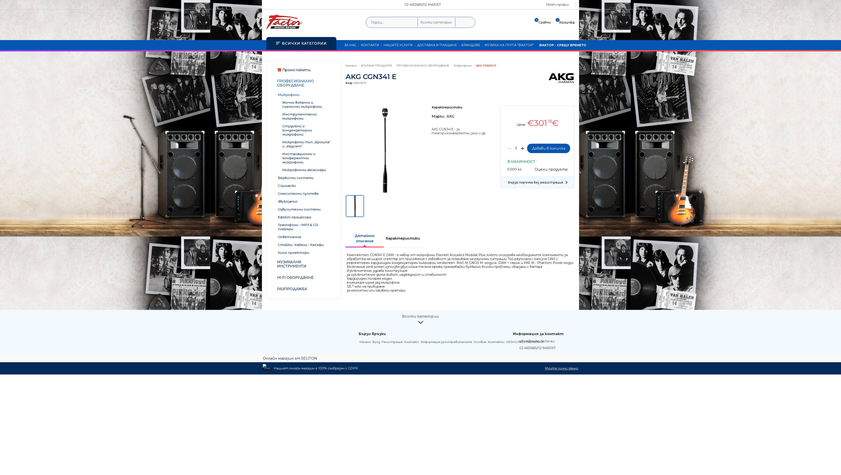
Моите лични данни (561, 368)
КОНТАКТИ (370, 45)
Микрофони (463, 65)
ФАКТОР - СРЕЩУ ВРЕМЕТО (562, 45)
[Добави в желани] (569, 112)
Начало (351, 65)
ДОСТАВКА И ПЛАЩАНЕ (437, 45)
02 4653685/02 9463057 (423, 5)
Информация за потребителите (446, 342)
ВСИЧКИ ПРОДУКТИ (376, 65)
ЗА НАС (350, 45)
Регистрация (392, 342)
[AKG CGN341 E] (385, 192)
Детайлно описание (365, 238)
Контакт (411, 342)
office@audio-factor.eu (536, 341)
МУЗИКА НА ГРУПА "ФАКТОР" (509, 45)
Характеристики (403, 238)
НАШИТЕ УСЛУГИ (398, 45)
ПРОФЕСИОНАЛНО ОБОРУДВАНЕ (422, 65)
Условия (480, 342)
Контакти (496, 342)
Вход (376, 342)
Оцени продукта (551, 169)
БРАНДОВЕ (470, 45)
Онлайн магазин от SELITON (290, 358)
